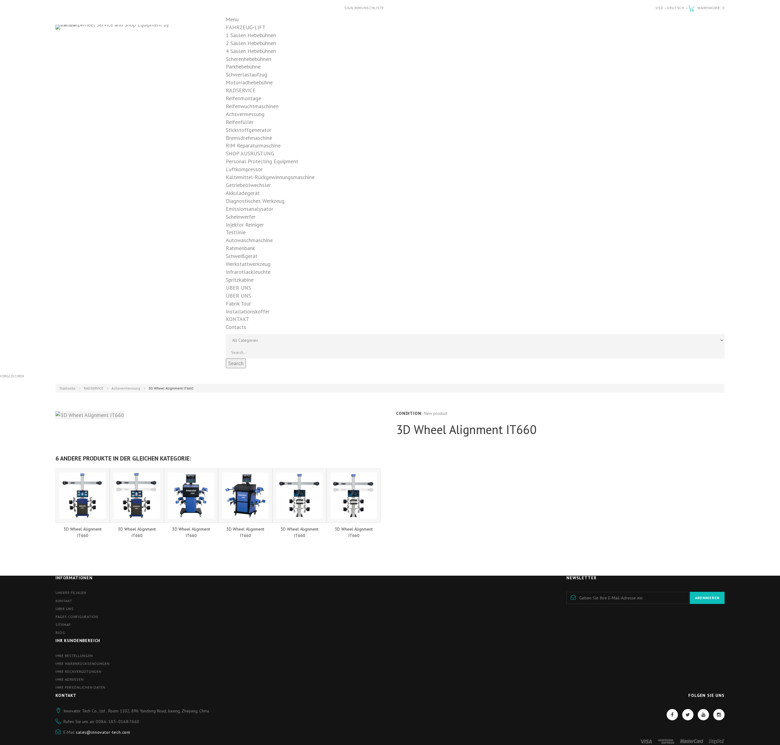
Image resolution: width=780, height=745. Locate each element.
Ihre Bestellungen (74, 655)
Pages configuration (76, 616)
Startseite (67, 388)
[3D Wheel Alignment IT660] (82, 495)
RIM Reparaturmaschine (253, 145)
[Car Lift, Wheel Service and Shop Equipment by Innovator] (118, 39)
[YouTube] (703, 714)
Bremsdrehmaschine (249, 137)
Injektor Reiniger (245, 224)
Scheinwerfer (241, 216)
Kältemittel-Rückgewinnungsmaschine (270, 177)
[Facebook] (672, 714)
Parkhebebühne (243, 66)
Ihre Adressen (69, 679)
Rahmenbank (240, 248)
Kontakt (63, 600)
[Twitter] (687, 714)
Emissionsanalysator (249, 208)
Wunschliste (371, 7)
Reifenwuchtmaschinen (252, 106)
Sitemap (63, 624)
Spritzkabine (240, 279)
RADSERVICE (93, 388)
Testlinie (236, 232)
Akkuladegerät (243, 192)
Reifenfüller (240, 121)
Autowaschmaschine (249, 240)
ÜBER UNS (238, 295)
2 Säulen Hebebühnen (251, 43)
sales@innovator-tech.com (103, 732)
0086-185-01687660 (118, 721)
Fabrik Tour (238, 303)
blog (60, 632)
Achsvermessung (245, 114)
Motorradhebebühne (249, 82)
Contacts (236, 326)
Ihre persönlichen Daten (80, 687)
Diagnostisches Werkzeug (255, 200)
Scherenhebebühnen (248, 58)
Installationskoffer (248, 311)
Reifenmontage (243, 98)
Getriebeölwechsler (248, 185)
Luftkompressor (244, 169)
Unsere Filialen (70, 592)
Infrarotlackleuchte (248, 271)
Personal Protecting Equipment (262, 161)
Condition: (409, 413)
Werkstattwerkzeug (248, 263)
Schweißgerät (241, 256)
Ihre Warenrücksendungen (82, 663)
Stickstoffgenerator (248, 129)
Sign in (351, 7)
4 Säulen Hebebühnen (251, 51)
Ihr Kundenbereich (77, 640)
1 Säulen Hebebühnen (251, 35)
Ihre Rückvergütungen (78, 671)
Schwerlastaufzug (246, 74)
